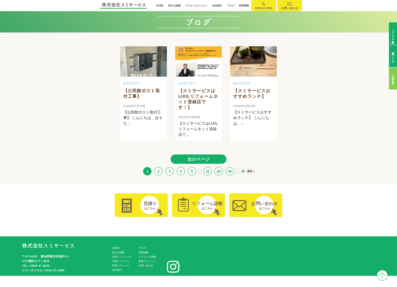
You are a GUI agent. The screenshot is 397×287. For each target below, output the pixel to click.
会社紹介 (217, 5)
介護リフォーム (120, 261)
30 (230, 171)
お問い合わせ (145, 265)
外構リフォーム (120, 265)
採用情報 (244, 5)
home (160, 5)
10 (207, 171)
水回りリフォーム (122, 256)
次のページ (198, 159)
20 (219, 171)
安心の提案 (174, 5)
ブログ (230, 5)
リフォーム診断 (147, 256)
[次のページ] (243, 171)
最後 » (250, 171)
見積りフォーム (147, 261)
